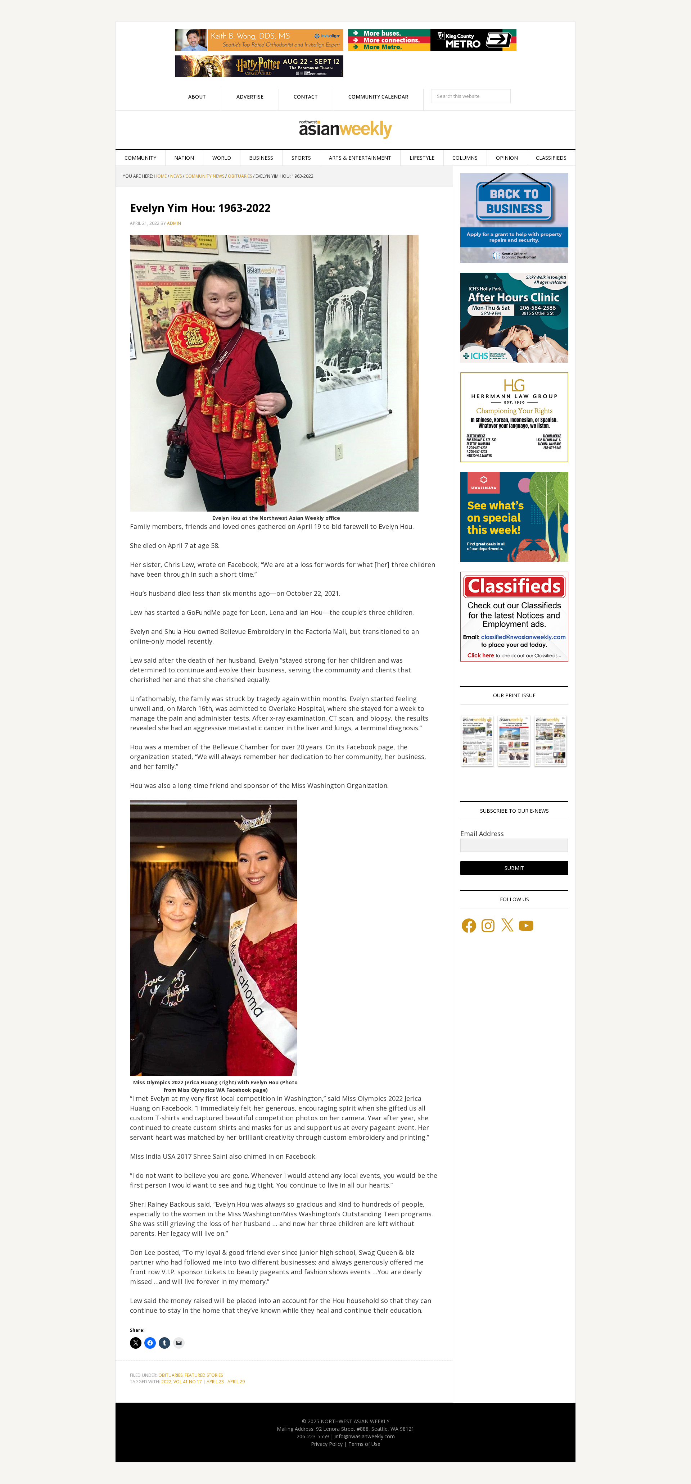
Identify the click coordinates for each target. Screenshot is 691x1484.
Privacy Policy (327, 1443)
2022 (166, 1382)
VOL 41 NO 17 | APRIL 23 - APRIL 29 (209, 1382)
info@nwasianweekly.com (365, 1436)
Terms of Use (364, 1443)
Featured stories (204, 1375)
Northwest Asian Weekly (345, 130)
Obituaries (170, 1375)
